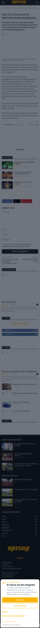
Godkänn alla (20, 600)
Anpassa (5, 611)
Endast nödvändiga (20, 606)
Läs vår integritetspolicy (9, 621)
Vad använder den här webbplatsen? (13, 616)
